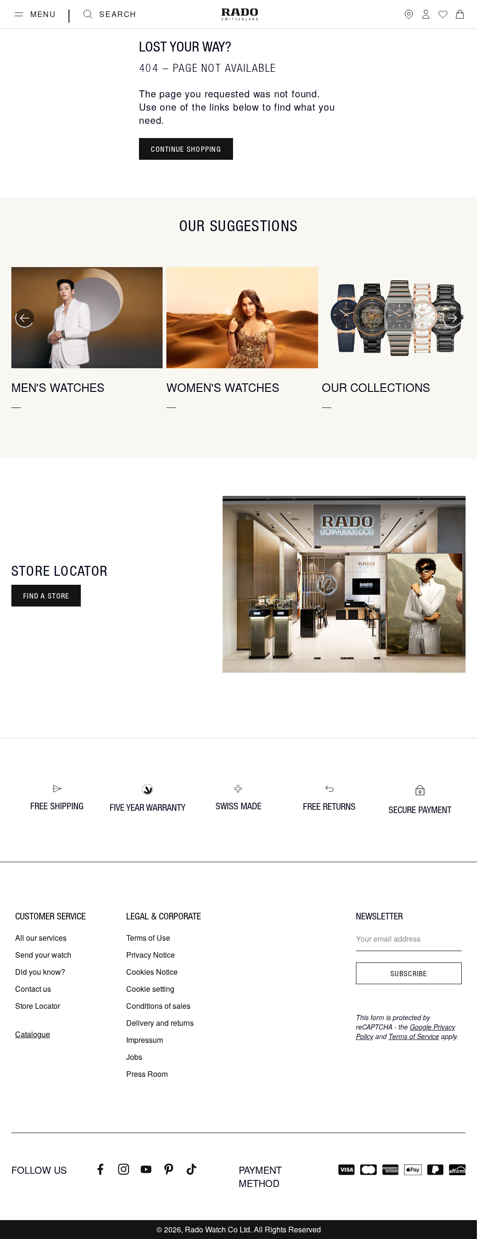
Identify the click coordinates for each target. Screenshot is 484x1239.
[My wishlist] (442, 14)
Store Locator (37, 1005)
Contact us (33, 988)
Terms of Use (148, 937)
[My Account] (425, 14)
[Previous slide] (24, 318)
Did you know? (40, 971)
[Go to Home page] (240, 14)
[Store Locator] (408, 14)
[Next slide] (452, 318)
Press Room (147, 1073)
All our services (41, 937)
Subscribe (408, 973)
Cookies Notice (152, 971)
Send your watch (43, 954)
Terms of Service (414, 1036)
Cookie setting (150, 988)
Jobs (134, 1056)
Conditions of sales (158, 1005)
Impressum (144, 1039)
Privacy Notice (150, 954)
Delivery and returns (160, 1022)
